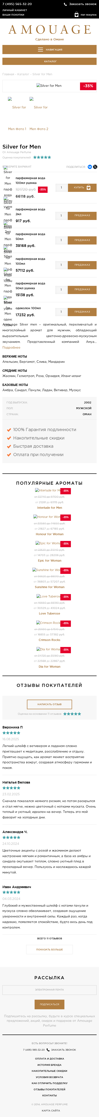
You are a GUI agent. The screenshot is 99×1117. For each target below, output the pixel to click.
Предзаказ (82, 215)
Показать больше (49, 949)
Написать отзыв (49, 704)
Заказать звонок (83, 4)
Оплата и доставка (49, 1058)
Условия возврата (49, 1077)
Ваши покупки (13, 14)
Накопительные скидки (49, 1071)
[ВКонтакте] (90, 167)
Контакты (49, 1095)
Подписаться (49, 1005)
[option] (17, 118)
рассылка (49, 977)
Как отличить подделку (50, 1083)
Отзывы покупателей (49, 1089)
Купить (79, 188)
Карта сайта (51, 1111)
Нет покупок (89, 14)
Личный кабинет (14, 10)
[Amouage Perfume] (49, 29)
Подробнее (11, 347)
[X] (95, 167)
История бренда (49, 1065)
